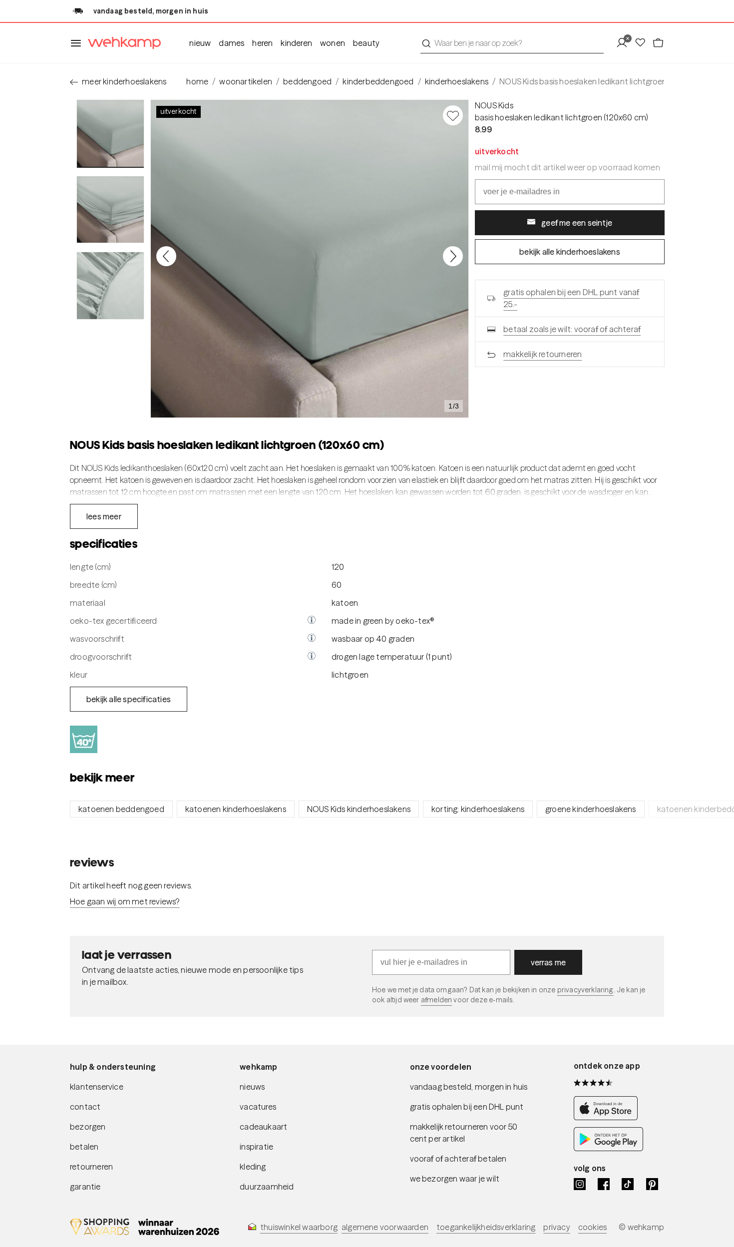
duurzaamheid (267, 1187)
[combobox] (512, 42)
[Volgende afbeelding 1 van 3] (453, 256)
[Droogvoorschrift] (312, 657)
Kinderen (296, 43)
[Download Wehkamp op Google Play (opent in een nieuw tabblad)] (608, 1148)
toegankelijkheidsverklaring (485, 1227)
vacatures (258, 1107)
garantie (85, 1187)
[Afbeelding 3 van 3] (110, 286)
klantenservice (96, 1087)
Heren (262, 43)
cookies (592, 1227)
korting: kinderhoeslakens (477, 809)
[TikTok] (628, 1184)
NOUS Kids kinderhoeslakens (358, 809)
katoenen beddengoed (121, 809)
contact (85, 1107)
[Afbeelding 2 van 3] (110, 210)
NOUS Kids (494, 105)
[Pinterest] (652, 1184)
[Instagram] (580, 1184)
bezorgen (88, 1127)
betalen (84, 1147)
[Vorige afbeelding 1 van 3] (166, 256)
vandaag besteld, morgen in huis (469, 1087)
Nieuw (200, 43)
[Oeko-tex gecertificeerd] (312, 621)
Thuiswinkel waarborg (299, 1227)
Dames (231, 43)
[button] (312, 621)
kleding (253, 1167)
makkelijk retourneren (542, 354)
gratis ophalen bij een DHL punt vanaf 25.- (571, 298)
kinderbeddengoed (378, 81)
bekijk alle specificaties (128, 699)
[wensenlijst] (643, 42)
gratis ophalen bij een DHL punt (467, 1107)
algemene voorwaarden (385, 1227)
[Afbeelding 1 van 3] (110, 133)
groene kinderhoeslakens (590, 809)
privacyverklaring (585, 989)
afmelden (436, 999)
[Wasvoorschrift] (312, 639)
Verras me (548, 962)
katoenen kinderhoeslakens (235, 809)
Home (197, 81)
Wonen (332, 43)
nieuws (252, 1087)
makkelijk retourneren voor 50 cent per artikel (464, 1133)
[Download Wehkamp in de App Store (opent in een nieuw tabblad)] (608, 1117)
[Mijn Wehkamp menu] (625, 42)
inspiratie (256, 1147)
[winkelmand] (658, 42)
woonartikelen (245, 81)
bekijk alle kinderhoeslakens (569, 252)
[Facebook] (604, 1184)
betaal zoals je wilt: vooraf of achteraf (572, 329)
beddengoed (307, 81)
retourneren (91, 1167)
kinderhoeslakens (456, 81)
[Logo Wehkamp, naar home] (121, 43)
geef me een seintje (576, 223)
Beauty (366, 43)
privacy (556, 1227)
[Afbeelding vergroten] (309, 258)
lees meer (103, 516)
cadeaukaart (263, 1127)
